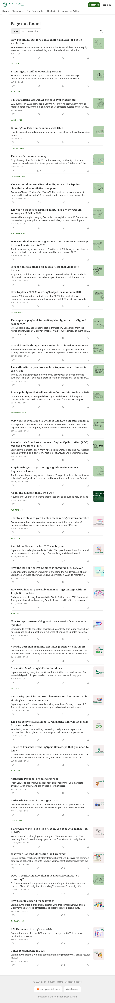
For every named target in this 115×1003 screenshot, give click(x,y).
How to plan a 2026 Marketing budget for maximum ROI (46, 292)
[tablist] (26, 31)
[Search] (101, 31)
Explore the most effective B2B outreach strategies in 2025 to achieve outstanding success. (47, 934)
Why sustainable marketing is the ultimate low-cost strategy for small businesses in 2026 (49, 243)
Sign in (107, 4)
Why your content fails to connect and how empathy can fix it (50, 420)
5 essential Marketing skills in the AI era (36, 668)
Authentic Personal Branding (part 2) (34, 778)
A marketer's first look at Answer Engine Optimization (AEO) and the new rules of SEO (49, 444)
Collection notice (73, 981)
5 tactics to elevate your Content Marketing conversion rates (50, 518)
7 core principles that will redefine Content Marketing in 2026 (50, 392)
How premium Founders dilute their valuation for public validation (46, 41)
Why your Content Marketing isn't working (38, 854)
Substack (42, 996)
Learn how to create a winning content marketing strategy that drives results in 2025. (50, 956)
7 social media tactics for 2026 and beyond (38, 546)
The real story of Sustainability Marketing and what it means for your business (49, 723)
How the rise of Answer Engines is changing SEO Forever (47, 568)
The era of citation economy (29, 156)
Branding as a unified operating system (36, 71)
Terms (60, 981)
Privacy (51, 981)
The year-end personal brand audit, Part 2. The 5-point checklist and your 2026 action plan (45, 186)
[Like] (13, 142)
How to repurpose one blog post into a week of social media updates (48, 623)
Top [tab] (23, 31)
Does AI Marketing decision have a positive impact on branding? (45, 877)
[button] (5, 11)
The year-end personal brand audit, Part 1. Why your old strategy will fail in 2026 (46, 211)
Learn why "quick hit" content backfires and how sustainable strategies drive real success (49, 698)
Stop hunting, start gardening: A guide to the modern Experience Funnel (44, 469)
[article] (57, 48)
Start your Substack (49, 989)
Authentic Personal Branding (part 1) (34, 800)
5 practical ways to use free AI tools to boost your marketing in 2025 (49, 830)
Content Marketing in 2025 (28, 950)
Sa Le (20, 54)
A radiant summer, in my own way (32, 492)
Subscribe (94, 4)
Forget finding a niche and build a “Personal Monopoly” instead (45, 268)
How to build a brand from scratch (32, 900)
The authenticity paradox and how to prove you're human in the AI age (49, 369)
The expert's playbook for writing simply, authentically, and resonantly (48, 322)
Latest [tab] (16, 31)
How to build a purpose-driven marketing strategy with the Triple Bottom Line (49, 591)
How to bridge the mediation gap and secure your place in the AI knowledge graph (50, 133)
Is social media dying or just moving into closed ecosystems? (49, 345)
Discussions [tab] (33, 31)
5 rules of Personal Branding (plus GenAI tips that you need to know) (50, 748)
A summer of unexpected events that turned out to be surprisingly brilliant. (49, 496)
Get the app (72, 989)
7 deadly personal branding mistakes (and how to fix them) (48, 646)
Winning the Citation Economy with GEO (37, 128)
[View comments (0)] (39, 57)
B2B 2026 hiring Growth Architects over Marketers (43, 99)
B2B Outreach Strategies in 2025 (31, 929)
